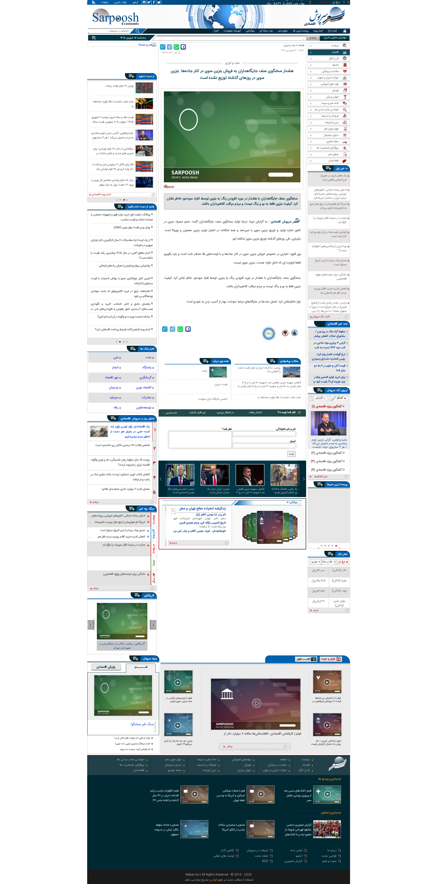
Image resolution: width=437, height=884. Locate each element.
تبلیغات (104, 3)
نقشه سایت (261, 856)
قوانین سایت (328, 856)
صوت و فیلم (329, 861)
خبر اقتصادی (335, 323)
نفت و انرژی (289, 45)
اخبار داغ (332, 31)
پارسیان (113, 387)
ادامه (315, 610)
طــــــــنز (141, 667)
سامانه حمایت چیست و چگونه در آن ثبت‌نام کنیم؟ (123, 316)
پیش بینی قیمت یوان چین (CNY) (132, 227)
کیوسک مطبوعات (232, 31)
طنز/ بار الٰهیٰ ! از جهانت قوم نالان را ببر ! (132, 738)
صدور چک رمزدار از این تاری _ (288, 38)
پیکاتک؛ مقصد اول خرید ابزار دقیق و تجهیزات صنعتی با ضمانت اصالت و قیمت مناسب (122, 217)
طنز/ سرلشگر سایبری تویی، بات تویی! (132, 744)
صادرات (146, 397)
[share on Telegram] (169, 47)
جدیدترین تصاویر (331, 812)
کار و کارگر (304, 770)
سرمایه (114, 397)
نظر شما (226, 429)
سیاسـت (153, 519)
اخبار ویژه (318, 31)
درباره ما (332, 850)
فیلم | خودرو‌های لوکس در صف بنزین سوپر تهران (179, 700)
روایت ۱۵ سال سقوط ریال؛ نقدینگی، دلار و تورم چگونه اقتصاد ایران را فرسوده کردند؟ (120, 462)
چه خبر (143, 508)
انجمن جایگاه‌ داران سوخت (212, 399)
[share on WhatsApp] (176, 47)
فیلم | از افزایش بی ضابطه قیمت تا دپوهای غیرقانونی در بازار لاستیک (326, 700)
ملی (115, 357)
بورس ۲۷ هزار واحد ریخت (119, 86)
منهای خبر (283, 31)
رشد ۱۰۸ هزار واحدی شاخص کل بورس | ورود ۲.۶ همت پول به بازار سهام (112, 182)
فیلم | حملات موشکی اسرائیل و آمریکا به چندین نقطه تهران (230, 796)
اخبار (216, 31)
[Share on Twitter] (162, 47)
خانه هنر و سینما (206, 759)
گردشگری (145, 377)
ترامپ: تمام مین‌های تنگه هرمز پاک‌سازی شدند (181, 490)
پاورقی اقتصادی (106, 667)
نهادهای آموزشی (241, 759)
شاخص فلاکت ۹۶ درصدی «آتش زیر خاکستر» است (122, 445)
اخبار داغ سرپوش (321, 316)
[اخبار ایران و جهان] (324, 27)
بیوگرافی (250, 31)
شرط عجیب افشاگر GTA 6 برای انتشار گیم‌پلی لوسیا (286, 490)
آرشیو (135, 3)
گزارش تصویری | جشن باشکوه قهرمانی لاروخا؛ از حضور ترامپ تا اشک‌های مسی (298, 830)
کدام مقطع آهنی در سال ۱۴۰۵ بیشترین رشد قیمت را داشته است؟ (122, 255)
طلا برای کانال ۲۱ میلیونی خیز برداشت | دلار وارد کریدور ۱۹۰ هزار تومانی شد (113, 166)
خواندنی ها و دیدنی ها (130, 759)
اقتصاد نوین (143, 387)
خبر (342, 168)
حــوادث (153, 549)
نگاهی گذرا (227, 850)
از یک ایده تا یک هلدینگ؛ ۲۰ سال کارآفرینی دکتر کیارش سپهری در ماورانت (122, 242)
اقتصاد (301, 45)
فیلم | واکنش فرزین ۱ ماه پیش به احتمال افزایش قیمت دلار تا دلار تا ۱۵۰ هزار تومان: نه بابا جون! (326, 743)
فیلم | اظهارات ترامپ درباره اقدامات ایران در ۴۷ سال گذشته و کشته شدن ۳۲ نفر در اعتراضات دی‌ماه (164, 796)
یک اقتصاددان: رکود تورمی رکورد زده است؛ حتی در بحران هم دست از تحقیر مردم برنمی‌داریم (130, 431)
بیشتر (96, 502)
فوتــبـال (153, 578)
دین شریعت (209, 770)
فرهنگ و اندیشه (206, 765)
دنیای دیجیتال (173, 765)
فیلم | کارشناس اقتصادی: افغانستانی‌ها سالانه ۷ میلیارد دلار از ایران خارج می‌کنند (262, 734)
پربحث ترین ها (300, 31)
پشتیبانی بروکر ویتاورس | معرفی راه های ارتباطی (124, 265)
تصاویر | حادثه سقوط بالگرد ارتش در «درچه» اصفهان (166, 830)
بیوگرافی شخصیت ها (132, 765)
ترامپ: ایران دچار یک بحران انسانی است (218, 490)
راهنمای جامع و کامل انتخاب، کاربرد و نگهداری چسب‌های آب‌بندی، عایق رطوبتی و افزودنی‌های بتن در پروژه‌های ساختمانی (122, 307)
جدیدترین (171, 412)
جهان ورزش (244, 770)
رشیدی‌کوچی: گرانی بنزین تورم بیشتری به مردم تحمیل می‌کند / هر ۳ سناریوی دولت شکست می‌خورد (112, 135)
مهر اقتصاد (111, 377)
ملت (148, 357)
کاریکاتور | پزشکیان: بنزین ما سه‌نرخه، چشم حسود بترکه (122, 645)
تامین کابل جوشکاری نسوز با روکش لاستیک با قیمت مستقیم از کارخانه (122, 281)
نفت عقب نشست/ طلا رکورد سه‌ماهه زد (279, 398)
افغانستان (138, 770)
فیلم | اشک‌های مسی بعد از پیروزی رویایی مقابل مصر (297, 796)
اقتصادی (126, 418)
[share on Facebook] (183, 47)
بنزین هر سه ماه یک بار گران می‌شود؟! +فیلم (178, 743)
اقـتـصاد (153, 534)
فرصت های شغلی (223, 856)
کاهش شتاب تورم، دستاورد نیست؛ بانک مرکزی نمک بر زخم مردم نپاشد (120, 476)
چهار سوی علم (173, 759)
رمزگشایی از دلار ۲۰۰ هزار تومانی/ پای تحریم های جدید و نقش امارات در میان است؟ (113, 151)
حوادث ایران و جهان (275, 770)
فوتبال (247, 765)
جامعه (283, 759)
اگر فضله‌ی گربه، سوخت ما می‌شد (135, 749)
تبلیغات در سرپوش (257, 850)
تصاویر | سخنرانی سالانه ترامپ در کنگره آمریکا (231, 827)
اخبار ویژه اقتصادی (101, 194)
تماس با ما (296, 850)
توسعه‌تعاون (143, 407)
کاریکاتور (149, 595)
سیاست (305, 759)
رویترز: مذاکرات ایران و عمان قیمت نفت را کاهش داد (259, 370)
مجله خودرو (174, 770)
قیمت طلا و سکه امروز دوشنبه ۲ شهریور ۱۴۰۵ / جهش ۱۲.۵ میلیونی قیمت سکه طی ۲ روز (112, 119)
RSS (265, 861)
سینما (153, 563)
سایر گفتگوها (321, 476)
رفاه (116, 407)
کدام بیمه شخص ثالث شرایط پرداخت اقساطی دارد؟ (122, 329)
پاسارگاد (146, 367)
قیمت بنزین (220, 384)
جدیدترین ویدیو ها (329, 779)
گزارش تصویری (293, 861)
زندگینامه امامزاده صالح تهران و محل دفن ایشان (202, 508)
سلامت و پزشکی (277, 765)
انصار (115, 367)
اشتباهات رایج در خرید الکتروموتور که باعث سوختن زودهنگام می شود (122, 294)
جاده (204, 371)
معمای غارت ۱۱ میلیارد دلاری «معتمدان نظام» (126, 489)
